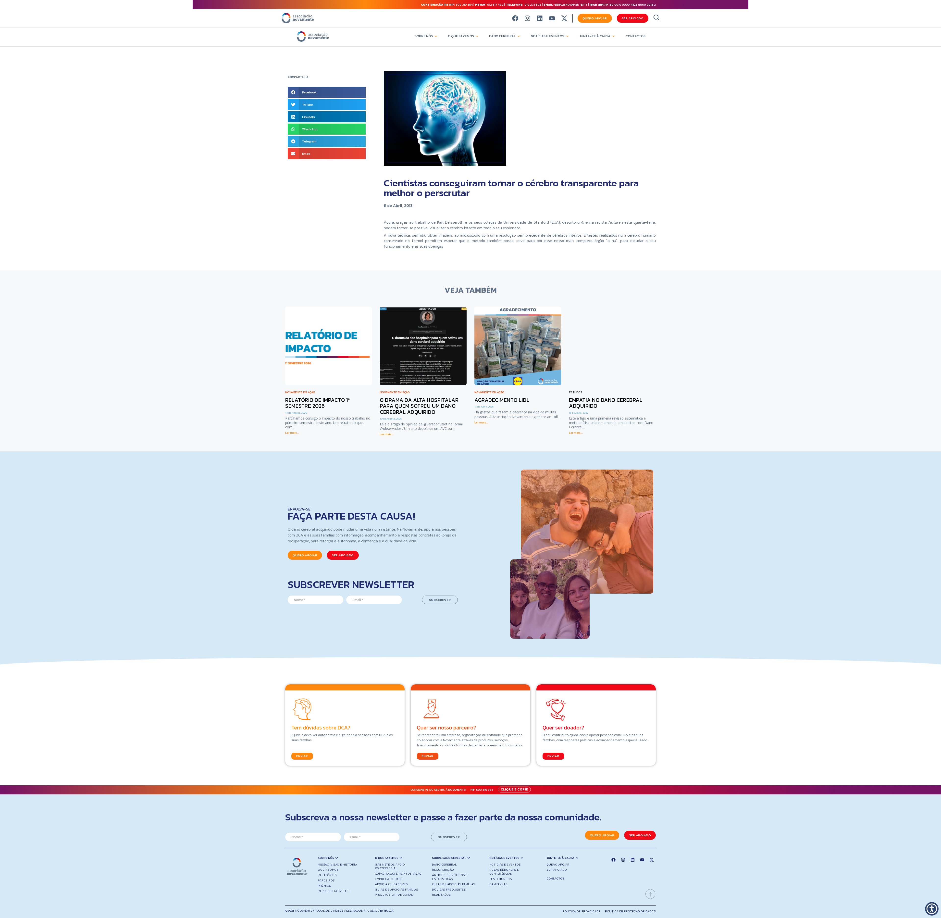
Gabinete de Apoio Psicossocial (390, 866)
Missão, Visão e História (337, 864)
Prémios (324, 885)
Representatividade (334, 891)
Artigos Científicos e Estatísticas (450, 877)
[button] (327, 92)
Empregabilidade (389, 879)
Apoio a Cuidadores (391, 884)
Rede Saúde (441, 894)
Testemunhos (500, 879)
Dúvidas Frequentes (449, 889)
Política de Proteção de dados (630, 911)
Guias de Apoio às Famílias (396, 889)
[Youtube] (552, 18)
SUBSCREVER (440, 600)
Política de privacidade (581, 911)
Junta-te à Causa (594, 36)
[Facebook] (515, 18)
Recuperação (443, 869)
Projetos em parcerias (394, 894)
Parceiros (326, 880)
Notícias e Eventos (547, 36)
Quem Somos (328, 869)
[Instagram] (527, 18)
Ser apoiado (556, 869)
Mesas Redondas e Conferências (504, 871)
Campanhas (498, 884)
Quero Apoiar (558, 864)
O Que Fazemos (461, 36)
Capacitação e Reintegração (398, 873)
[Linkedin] (539, 18)
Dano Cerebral (502, 36)
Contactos (635, 36)
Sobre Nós (424, 36)
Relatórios (327, 875)
